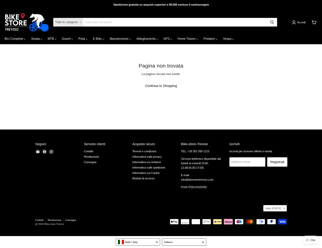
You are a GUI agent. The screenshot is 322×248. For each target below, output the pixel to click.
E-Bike (98, 38)
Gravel (66, 38)
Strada (36, 38)
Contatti (88, 151)
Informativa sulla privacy (147, 156)
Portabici (209, 38)
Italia (273, 208)
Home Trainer (187, 38)
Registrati (277, 162)
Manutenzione (119, 38)
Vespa (227, 38)
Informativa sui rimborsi (146, 162)
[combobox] (138, 242)
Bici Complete (14, 38)
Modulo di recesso (143, 178)
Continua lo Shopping (161, 86)
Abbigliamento (146, 38)
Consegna (90, 162)
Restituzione (91, 156)
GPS (167, 38)
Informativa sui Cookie (146, 172)
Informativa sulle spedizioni (148, 167)
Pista (82, 38)
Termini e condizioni (144, 151)
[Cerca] (272, 22)
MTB (51, 38)
